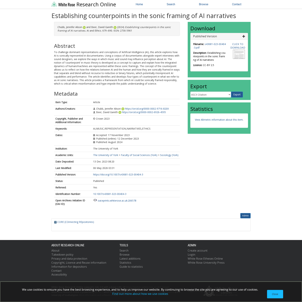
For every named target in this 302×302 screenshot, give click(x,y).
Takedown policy (62, 254)
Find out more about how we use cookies (140, 294)
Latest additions (130, 259)
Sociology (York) (169, 155)
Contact (236, 4)
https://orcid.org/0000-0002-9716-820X (147, 108)
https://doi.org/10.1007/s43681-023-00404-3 (118, 174)
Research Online (87, 4)
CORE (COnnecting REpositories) (75, 222)
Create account (197, 250)
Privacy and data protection (69, 259)
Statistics (125, 263)
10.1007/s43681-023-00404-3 (109, 194)
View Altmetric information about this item (219, 119)
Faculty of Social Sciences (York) (139, 155)
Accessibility (59, 274)
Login (191, 254)
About (55, 250)
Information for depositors (69, 267)
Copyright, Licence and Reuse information (78, 263)
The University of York (105, 155)
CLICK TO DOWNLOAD (237, 45)
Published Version (205, 36)
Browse (203, 4)
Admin (245, 215)
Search (171, 4)
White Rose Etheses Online (205, 259)
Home (139, 4)
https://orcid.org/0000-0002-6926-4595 (144, 112)
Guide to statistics (131, 267)
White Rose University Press (206, 263)
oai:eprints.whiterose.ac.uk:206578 (117, 200)
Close (275, 294)
